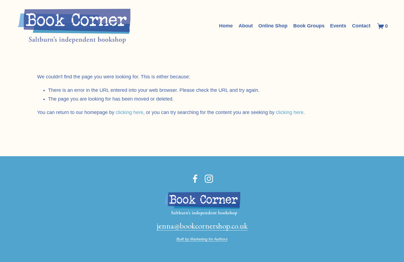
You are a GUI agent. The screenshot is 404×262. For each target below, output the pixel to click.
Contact (361, 26)
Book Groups (309, 26)
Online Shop (272, 26)
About (246, 26)
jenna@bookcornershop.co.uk (202, 226)
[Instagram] (208, 178)
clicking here (129, 112)
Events (338, 26)
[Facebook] (195, 178)
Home (226, 26)
